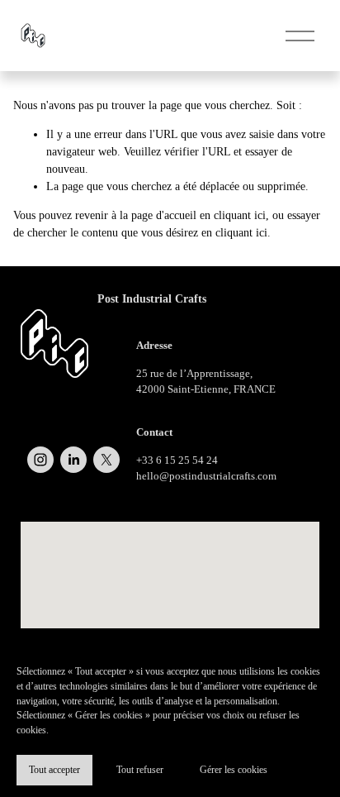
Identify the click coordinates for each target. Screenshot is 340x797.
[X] (106, 459)
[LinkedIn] (73, 459)
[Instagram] (40, 459)
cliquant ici (240, 215)
